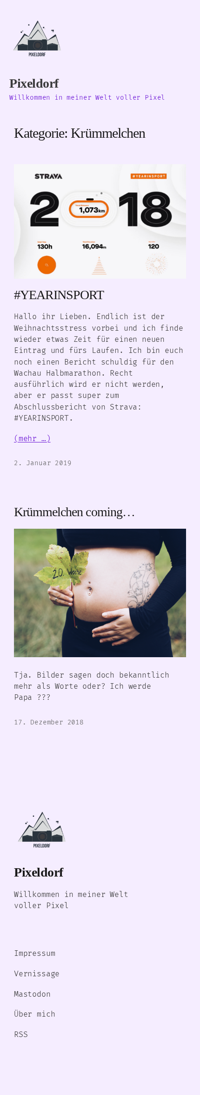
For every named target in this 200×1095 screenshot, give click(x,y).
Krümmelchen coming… (74, 512)
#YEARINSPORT (59, 295)
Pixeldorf (34, 83)
